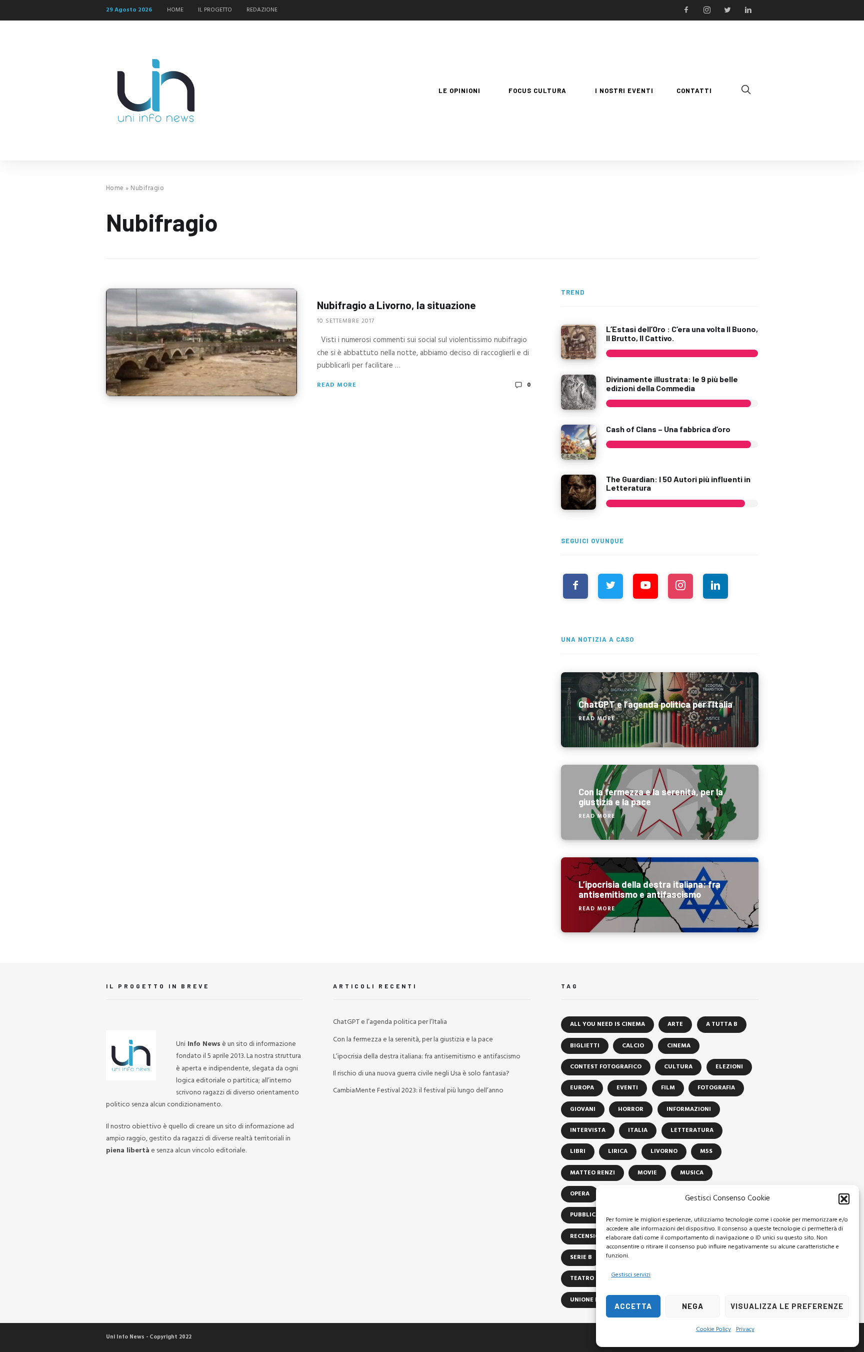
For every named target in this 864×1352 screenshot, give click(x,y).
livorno (664, 1151)
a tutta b (722, 1024)
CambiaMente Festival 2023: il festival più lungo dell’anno (418, 1090)
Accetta (633, 1305)
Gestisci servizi (630, 1275)
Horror (631, 1109)
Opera (580, 1194)
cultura (678, 1067)
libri (578, 1151)
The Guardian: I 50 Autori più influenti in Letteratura (678, 483)
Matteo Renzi (592, 1173)
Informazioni (688, 1109)
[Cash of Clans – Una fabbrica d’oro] (578, 442)
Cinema (678, 1046)
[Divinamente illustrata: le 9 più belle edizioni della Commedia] (578, 392)
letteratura (692, 1130)
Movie (647, 1173)
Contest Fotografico (606, 1067)
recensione (589, 1236)
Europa (582, 1088)
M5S (706, 1151)
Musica (692, 1173)
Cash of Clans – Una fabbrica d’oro (668, 429)
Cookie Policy (713, 1329)
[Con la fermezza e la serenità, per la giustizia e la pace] (659, 802)
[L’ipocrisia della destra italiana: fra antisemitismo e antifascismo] (659, 894)
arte (675, 1024)
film (668, 1088)
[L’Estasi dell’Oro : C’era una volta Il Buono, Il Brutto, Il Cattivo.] (578, 342)
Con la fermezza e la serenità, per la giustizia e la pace (413, 1039)
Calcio (633, 1046)
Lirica (618, 1151)
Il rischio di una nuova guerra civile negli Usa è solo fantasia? (421, 1073)
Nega (693, 1305)
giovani (583, 1109)
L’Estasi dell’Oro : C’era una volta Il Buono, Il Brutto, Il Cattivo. (682, 333)
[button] (844, 1199)
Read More (336, 385)
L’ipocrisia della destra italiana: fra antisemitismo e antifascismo (426, 1056)
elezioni (729, 1067)
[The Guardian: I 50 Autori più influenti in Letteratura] (578, 492)
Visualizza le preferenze (787, 1305)
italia (638, 1130)
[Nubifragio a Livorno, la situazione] (201, 342)
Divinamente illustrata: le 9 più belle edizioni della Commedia (672, 383)
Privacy (745, 1329)
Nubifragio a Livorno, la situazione (396, 305)
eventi (627, 1088)
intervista (588, 1130)
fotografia (716, 1088)
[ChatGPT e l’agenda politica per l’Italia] (659, 709)
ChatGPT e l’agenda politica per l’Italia (390, 1022)
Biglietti (585, 1046)
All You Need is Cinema (607, 1024)
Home (115, 188)
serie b (581, 1257)
